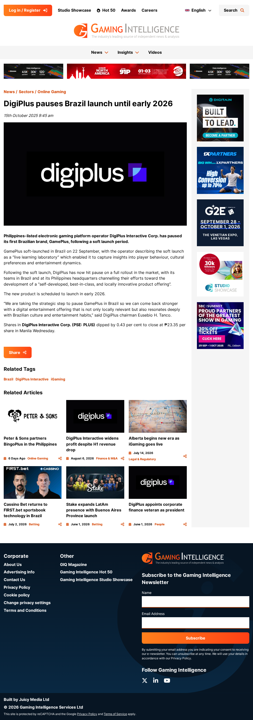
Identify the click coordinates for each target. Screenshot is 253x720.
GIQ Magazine (73, 564)
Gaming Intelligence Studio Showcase (96, 579)
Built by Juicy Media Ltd (26, 699)
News (9, 91)
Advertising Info (19, 572)
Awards (128, 10)
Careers (149, 10)
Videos (155, 52)
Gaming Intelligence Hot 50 (86, 572)
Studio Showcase (74, 10)
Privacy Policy (17, 587)
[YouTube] (167, 681)
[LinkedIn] (155, 681)
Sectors (26, 91)
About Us (13, 564)
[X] (145, 681)
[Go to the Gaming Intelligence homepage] (126, 31)
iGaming (58, 379)
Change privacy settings (27, 602)
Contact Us (14, 579)
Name (146, 593)
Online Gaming (52, 91)
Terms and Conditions (25, 610)
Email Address (153, 614)
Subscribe (195, 638)
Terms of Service (115, 714)
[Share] (60, 458)
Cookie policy (17, 595)
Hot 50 (108, 10)
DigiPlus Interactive (32, 379)
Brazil (8, 379)
